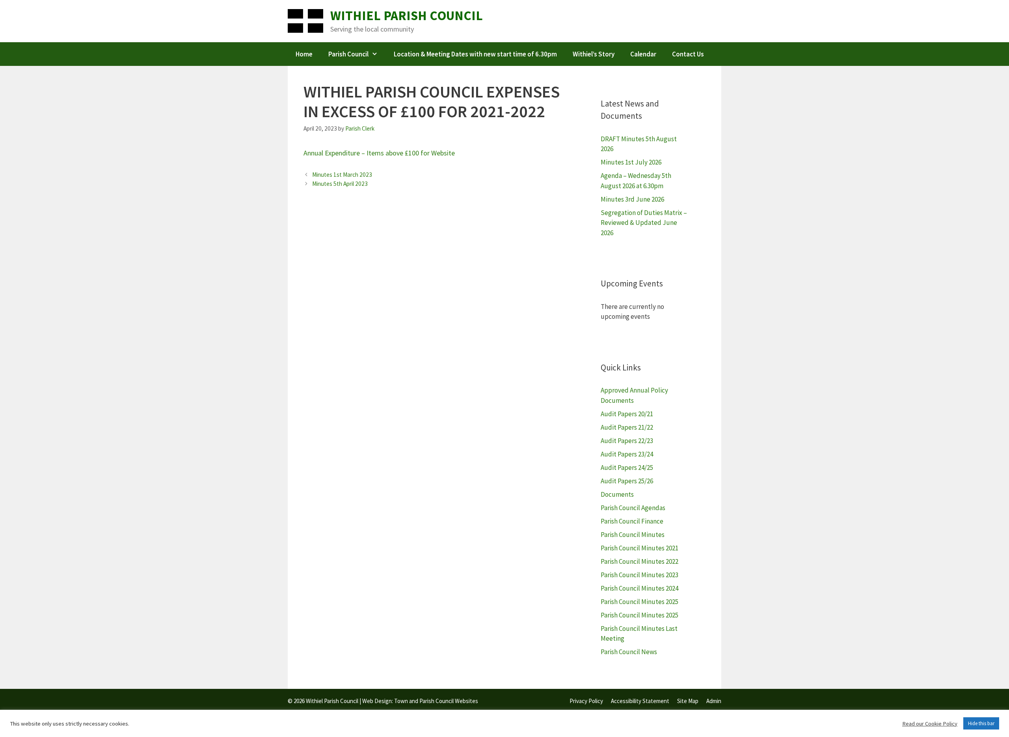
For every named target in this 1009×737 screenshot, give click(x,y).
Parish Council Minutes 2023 (639, 575)
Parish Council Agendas (633, 507)
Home (304, 54)
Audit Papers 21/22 (627, 427)
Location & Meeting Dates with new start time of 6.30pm (475, 54)
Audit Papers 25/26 (627, 481)
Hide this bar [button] (981, 723)
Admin (713, 701)
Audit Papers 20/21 (627, 414)
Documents (617, 494)
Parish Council (348, 54)
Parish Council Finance (632, 521)
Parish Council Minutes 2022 (639, 561)
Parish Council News (629, 651)
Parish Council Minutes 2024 (639, 588)
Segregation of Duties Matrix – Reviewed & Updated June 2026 (644, 222)
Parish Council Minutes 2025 (639, 601)
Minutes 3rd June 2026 (632, 199)
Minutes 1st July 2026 (631, 162)
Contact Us (688, 54)
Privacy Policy (586, 701)
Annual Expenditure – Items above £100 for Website (379, 152)
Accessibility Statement (640, 701)
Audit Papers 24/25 (627, 467)
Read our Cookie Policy (929, 723)
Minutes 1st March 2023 (342, 174)
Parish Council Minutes (633, 534)
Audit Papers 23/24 (627, 454)
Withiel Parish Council (406, 15)
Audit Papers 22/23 (627, 440)
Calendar (643, 54)
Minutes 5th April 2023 (340, 183)
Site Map (687, 701)
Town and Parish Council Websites (436, 701)
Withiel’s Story (593, 54)
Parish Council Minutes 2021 (639, 548)
